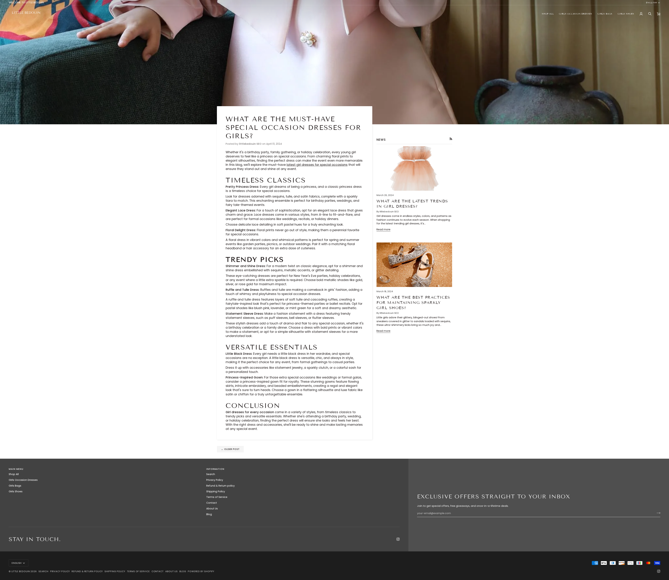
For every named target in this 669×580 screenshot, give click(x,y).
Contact (211, 503)
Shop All (14, 474)
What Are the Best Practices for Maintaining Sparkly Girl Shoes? (413, 302)
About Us (212, 508)
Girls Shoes (15, 491)
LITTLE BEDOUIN (20, 571)
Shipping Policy (215, 491)
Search (210, 474)
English (651, 2)
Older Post (230, 449)
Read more (383, 229)
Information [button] (215, 469)
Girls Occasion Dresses (23, 480)
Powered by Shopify (201, 571)
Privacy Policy (214, 480)
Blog (209, 514)
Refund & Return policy (220, 485)
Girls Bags (15, 485)
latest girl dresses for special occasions (317, 165)
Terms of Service (216, 497)
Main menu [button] (16, 469)
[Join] (657, 513)
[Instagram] (398, 539)
